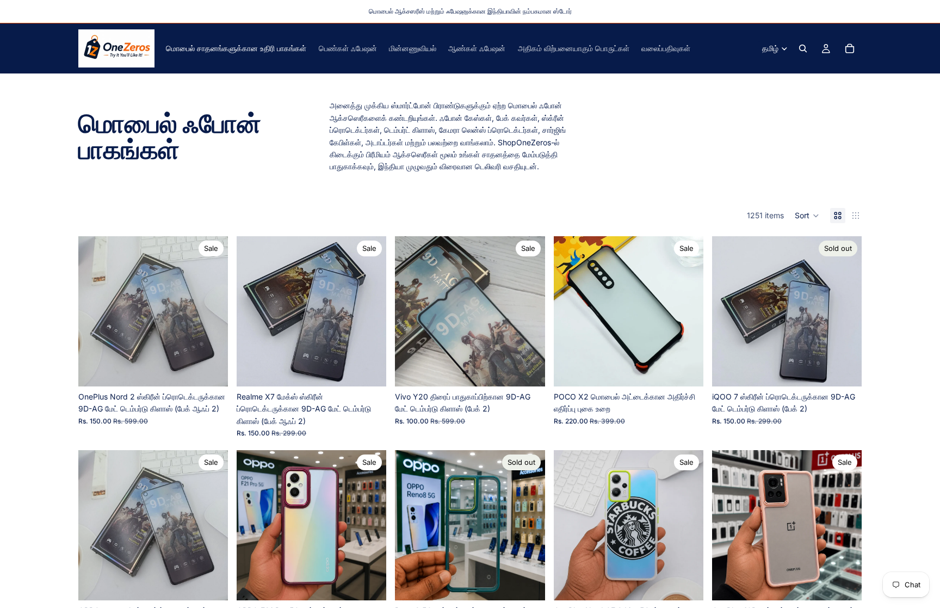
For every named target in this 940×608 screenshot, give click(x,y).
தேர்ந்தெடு (695, 369)
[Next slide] (211, 311)
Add (220, 369)
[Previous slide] (94, 311)
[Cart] (850, 48)
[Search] (803, 48)
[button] (807, 216)
